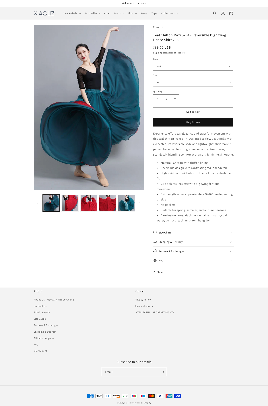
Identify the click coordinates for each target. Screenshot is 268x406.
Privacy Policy (143, 299)
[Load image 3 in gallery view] (88, 203)
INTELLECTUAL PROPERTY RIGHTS (154, 312)
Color (156, 59)
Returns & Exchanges (46, 325)
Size (155, 75)
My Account (40, 351)
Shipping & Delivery (45, 331)
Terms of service (144, 306)
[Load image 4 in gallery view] (107, 203)
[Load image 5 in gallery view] (126, 203)
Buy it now (193, 122)
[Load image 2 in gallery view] (69, 203)
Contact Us (40, 306)
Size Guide (40, 318)
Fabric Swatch (42, 312)
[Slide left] (38, 203)
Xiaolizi (128, 402)
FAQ (36, 344)
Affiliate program (44, 338)
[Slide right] (140, 203)
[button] (71, 13)
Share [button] (160, 272)
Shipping (157, 52)
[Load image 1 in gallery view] (51, 203)
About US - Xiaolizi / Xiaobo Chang (54, 299)
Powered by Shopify (141, 402)
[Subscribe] (163, 372)
